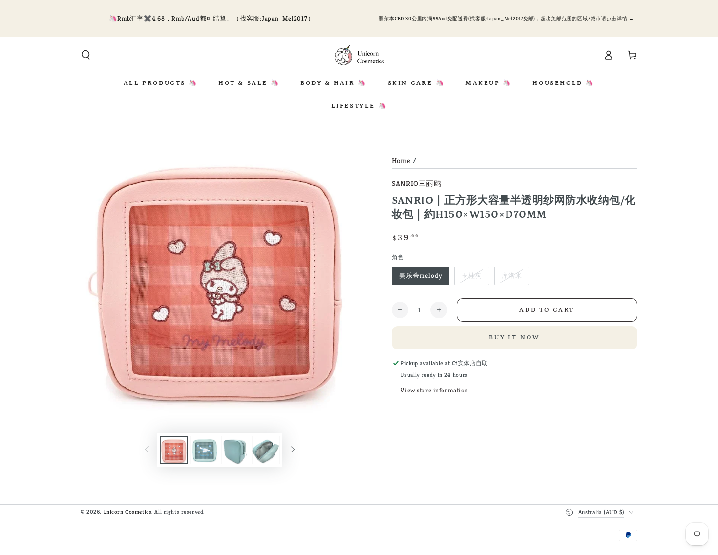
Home (401, 160)
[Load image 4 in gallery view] (266, 450)
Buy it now (514, 337)
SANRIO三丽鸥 (417, 183)
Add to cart (546, 310)
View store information (434, 390)
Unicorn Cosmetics (127, 511)
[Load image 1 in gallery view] (174, 450)
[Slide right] (292, 450)
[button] (86, 55)
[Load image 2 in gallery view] (204, 450)
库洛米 (512, 275)
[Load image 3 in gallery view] (235, 450)
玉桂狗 (472, 275)
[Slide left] (147, 450)
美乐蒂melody (421, 275)
